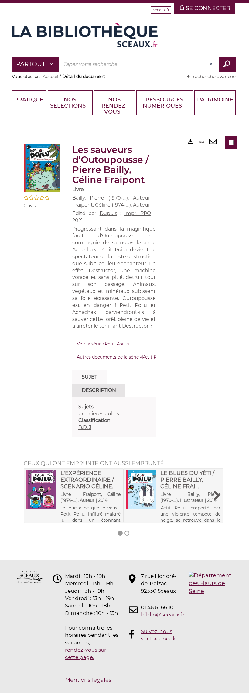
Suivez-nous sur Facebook (158, 635)
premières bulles (98, 414)
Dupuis (108, 213)
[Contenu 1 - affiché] (120, 533)
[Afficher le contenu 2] (126, 533)
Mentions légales (88, 680)
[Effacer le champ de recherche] (211, 64)
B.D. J (84, 427)
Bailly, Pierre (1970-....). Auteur (111, 198)
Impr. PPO (137, 213)
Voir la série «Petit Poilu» (103, 344)
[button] (42, 168)
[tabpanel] (114, 417)
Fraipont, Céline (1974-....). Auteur (111, 205)
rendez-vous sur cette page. (85, 653)
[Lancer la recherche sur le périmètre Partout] (227, 64)
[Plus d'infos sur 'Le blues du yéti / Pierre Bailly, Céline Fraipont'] (141, 489)
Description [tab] (99, 390)
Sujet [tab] (89, 377)
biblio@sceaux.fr (159, 615)
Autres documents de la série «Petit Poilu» (122, 357)
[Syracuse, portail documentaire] (85, 35)
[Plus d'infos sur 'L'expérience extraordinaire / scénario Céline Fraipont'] (41, 489)
